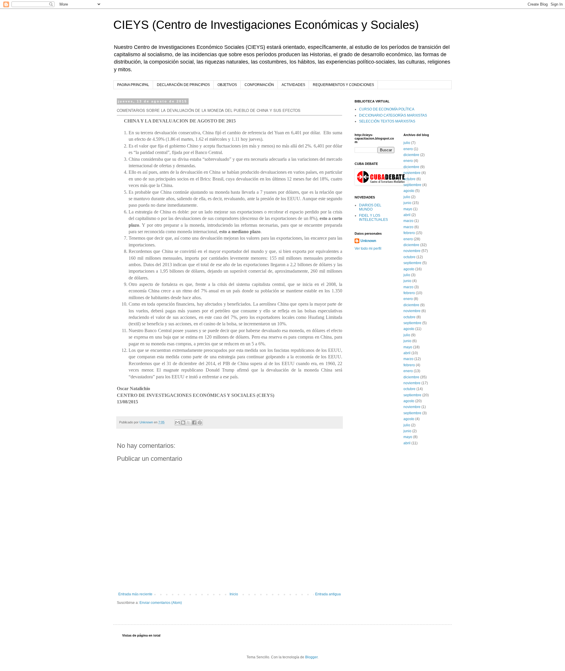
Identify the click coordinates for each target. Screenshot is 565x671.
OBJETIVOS (227, 85)
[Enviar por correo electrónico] (177, 422)
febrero (409, 233)
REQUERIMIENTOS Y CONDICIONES (343, 85)
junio (407, 203)
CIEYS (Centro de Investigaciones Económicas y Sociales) (266, 24)
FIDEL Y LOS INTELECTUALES (373, 217)
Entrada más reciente (135, 594)
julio (406, 143)
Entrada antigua (328, 594)
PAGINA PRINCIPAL (133, 85)
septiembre (412, 185)
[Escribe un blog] (183, 422)
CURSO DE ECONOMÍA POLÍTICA (386, 109)
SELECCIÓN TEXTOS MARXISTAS (387, 121)
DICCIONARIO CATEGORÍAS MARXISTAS (393, 115)
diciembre (411, 155)
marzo (408, 221)
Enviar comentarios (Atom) (160, 603)
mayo (407, 209)
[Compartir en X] (189, 422)
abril (407, 215)
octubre (409, 179)
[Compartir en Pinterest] (200, 422)
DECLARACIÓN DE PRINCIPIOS (183, 85)
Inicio (234, 594)
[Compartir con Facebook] (194, 422)
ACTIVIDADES (293, 85)
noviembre (412, 173)
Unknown (368, 241)
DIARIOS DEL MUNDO (370, 207)
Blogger (311, 657)
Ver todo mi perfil (368, 248)
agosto (408, 191)
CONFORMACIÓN (259, 85)
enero (408, 149)
